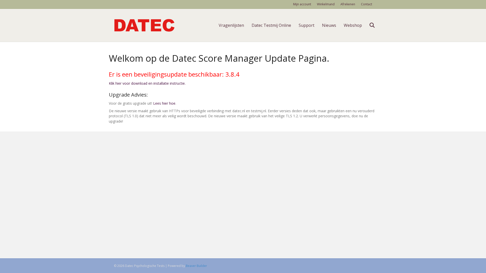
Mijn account (302, 4)
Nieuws (329, 25)
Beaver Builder (196, 266)
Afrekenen (347, 4)
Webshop (353, 25)
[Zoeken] (369, 25)
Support (306, 25)
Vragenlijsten (231, 25)
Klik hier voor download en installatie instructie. (147, 83)
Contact (366, 4)
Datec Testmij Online (271, 25)
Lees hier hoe (164, 103)
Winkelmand (326, 4)
